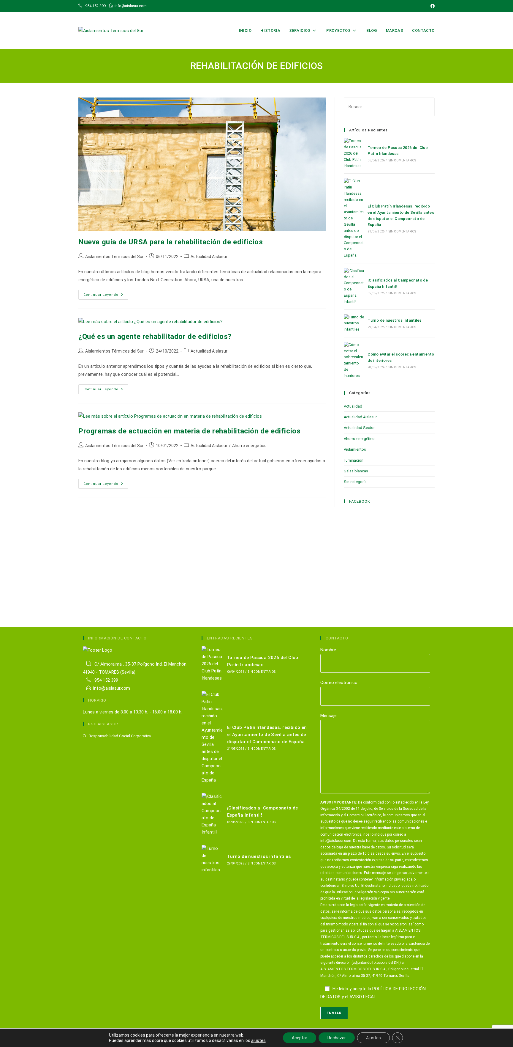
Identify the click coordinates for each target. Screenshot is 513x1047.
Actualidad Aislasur (209, 256)
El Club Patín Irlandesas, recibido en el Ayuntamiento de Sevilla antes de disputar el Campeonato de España (267, 734)
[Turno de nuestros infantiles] (354, 323)
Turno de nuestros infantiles (394, 320)
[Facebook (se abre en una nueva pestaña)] (432, 6)
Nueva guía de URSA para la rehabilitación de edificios (170, 242)
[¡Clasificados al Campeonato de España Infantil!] (354, 286)
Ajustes (373, 1037)
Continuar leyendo (105, 296)
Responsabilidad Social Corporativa (120, 736)
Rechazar (336, 1037)
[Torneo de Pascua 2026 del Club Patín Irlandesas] (354, 153)
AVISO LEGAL (362, 996)
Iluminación (353, 460)
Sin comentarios (402, 160)
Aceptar (299, 1037)
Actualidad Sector (359, 427)
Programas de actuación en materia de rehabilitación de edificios (189, 431)
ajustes (258, 1040)
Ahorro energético (249, 445)
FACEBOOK (359, 501)
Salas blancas (356, 471)
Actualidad (353, 406)
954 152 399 (105, 680)
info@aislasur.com (111, 688)
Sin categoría (355, 482)
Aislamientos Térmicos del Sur (114, 256)
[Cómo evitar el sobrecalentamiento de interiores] (354, 360)
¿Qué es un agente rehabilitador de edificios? (155, 336)
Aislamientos (355, 449)
